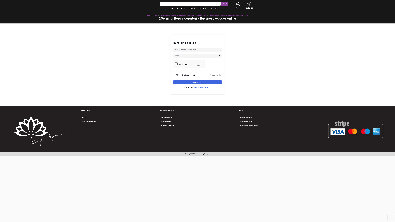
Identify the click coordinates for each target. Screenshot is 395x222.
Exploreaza (187, 8)
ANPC (84, 117)
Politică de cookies (246, 121)
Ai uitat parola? (216, 75)
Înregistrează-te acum (202, 87)
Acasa (174, 8)
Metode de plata (166, 117)
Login (237, 7)
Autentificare (197, 82)
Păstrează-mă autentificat (185, 75)
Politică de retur (166, 121)
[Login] (237, 4)
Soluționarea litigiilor (89, 121)
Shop (201, 8)
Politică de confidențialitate (249, 125)
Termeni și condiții (246, 117)
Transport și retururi (167, 125)
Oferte (213, 8)
